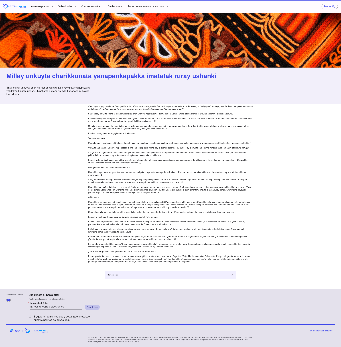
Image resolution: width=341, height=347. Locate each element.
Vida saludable (65, 6)
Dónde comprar (114, 6)
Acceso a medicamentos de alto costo (146, 6)
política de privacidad (56, 320)
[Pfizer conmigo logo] (14, 7)
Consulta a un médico (91, 6)
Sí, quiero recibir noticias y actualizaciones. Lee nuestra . (62, 318)
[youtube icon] (8, 300)
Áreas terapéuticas (40, 6)
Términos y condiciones (321, 331)
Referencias (112, 275)
